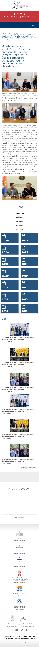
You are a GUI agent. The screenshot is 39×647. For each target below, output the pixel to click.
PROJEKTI (32, 636)
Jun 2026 (19, 221)
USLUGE (33, 639)
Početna (6, 16)
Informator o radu (15, 19)
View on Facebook (19, 517)
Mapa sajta (25, 16)
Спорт (16, 33)
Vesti (10, 33)
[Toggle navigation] (33, 25)
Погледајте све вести (28, 468)
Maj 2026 (19, 225)
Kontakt (26, 19)
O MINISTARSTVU (9, 636)
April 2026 (19, 229)
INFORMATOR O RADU (22, 639)
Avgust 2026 (19, 213)
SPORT (25, 636)
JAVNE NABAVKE (8, 639)
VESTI (18, 636)
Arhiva (33, 16)
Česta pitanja (15, 16)
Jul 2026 (19, 217)
